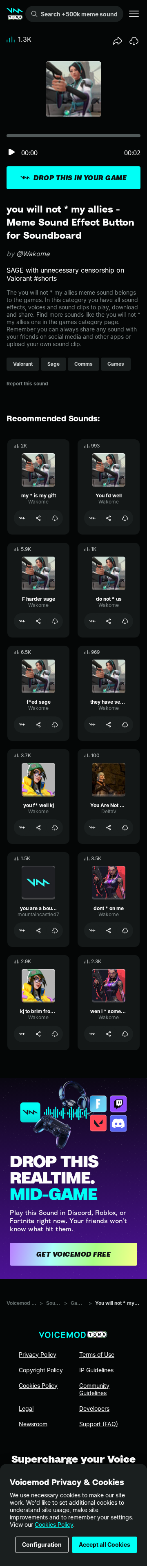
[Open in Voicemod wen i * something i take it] (92, 1034)
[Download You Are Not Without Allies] (125, 827)
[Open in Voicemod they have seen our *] (92, 724)
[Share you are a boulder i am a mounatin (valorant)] (38, 930)
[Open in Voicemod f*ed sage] (22, 724)
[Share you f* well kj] (38, 827)
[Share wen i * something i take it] (108, 1034)
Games (78, 1303)
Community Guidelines (94, 1389)
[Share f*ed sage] (38, 724)
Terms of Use (96, 1354)
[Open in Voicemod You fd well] (92, 518)
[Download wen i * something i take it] (125, 1034)
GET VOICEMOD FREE (73, 1254)
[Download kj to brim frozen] (55, 1034)
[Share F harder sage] (38, 621)
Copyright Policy (41, 1370)
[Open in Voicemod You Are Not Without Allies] (92, 827)
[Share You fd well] (108, 518)
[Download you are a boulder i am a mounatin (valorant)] (55, 930)
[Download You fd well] (125, 518)
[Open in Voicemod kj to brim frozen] (22, 1034)
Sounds (53, 1303)
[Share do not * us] (108, 621)
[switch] (11, 152)
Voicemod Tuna (21, 1303)
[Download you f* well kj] (55, 827)
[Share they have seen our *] (108, 724)
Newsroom (33, 1424)
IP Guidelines (96, 1370)
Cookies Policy (54, 1524)
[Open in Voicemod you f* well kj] (22, 827)
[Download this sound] (133, 40)
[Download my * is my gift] (55, 518)
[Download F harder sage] (55, 621)
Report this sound (27, 383)
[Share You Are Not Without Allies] (108, 827)
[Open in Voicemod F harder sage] (22, 621)
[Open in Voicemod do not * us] (92, 621)
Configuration (42, 1544)
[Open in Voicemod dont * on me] (92, 930)
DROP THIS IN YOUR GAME (80, 178)
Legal (26, 1408)
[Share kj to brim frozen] (38, 1034)
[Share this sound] (117, 40)
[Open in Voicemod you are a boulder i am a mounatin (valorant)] (22, 930)
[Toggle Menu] (133, 13)
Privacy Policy (37, 1354)
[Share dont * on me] (108, 930)
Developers (94, 1408)
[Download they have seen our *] (125, 724)
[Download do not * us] (125, 621)
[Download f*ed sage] (55, 724)
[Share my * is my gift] (38, 518)
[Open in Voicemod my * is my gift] (22, 518)
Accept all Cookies (104, 1544)
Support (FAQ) (98, 1424)
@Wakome (32, 254)
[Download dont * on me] (125, 930)
